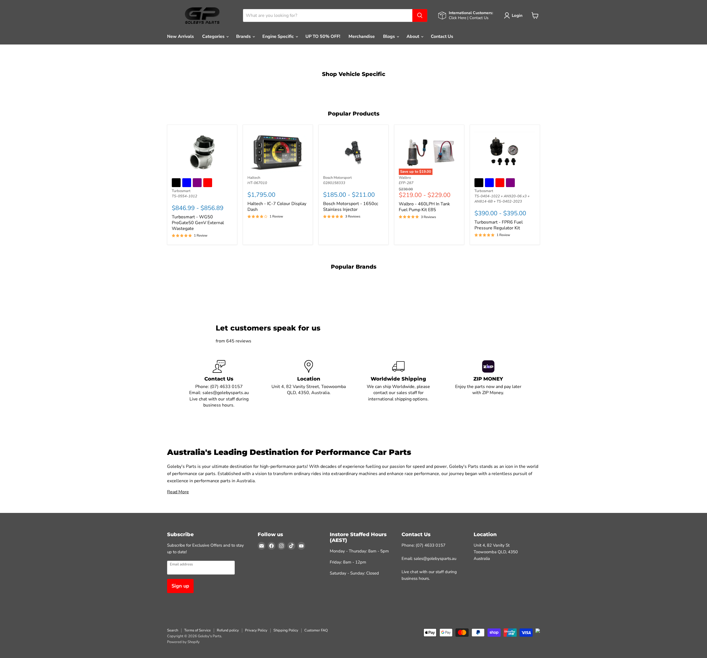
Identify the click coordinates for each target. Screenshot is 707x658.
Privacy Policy (256, 630)
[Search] (419, 15)
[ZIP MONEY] (488, 384)
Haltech (253, 177)
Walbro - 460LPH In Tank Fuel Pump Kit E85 (424, 207)
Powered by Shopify (183, 641)
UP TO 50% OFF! (322, 36)
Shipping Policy (285, 630)
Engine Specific (278, 36)
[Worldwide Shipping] (398, 384)
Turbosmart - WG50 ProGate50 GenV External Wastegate (198, 223)
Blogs (389, 36)
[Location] (309, 384)
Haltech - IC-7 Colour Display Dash (276, 207)
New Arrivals (180, 36)
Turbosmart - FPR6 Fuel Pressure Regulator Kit (498, 225)
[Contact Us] (219, 384)
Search (172, 630)
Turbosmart (181, 190)
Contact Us (442, 36)
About (413, 36)
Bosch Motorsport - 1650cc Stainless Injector (350, 207)
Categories (214, 36)
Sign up (180, 586)
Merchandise (362, 36)
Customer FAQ (316, 630)
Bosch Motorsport (337, 177)
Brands (244, 36)
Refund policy (228, 630)
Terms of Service (197, 630)
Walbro (405, 177)
